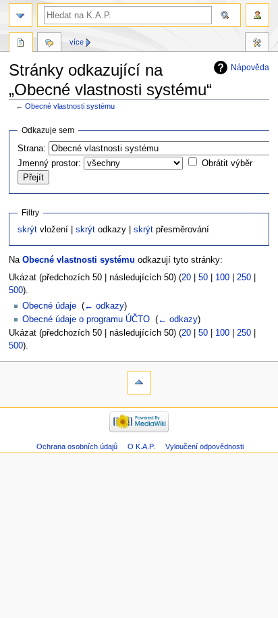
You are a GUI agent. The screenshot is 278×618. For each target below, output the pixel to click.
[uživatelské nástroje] (257, 15)
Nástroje (257, 44)
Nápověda (250, 67)
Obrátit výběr (227, 163)
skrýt (27, 229)
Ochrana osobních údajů (76, 446)
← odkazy (104, 306)
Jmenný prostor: (49, 163)
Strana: (32, 148)
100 (222, 277)
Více (77, 42)
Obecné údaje (49, 306)
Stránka (20, 44)
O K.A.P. (141, 446)
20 (186, 277)
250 (244, 277)
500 (16, 290)
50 (203, 277)
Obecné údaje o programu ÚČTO (86, 319)
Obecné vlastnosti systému (70, 106)
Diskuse (49, 44)
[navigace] (20, 15)
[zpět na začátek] (139, 382)
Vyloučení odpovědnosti (204, 446)
